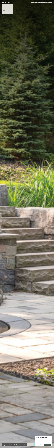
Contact (33, 2)
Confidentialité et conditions (46, 442)
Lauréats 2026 (5, 445)
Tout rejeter (39, 444)
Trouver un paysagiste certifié (6, 11)
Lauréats (4, 8)
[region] (43, 441)
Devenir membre (39, 2)
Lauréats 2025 (30, 444)
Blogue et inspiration (6, 12)
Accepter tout (47, 444)
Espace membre (47, 2)
